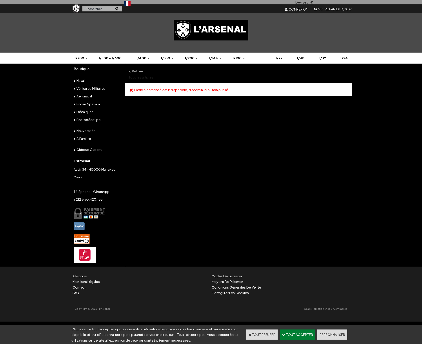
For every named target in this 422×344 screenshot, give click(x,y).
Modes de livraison (227, 276)
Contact (79, 287)
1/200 (190, 58)
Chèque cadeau (89, 149)
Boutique (81, 69)
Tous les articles (141, 77)
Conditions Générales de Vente (236, 287)
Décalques (84, 112)
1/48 (300, 58)
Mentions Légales (86, 281)
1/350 (165, 58)
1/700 (79, 58)
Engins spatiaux (88, 104)
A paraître (83, 138)
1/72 (278, 58)
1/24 (344, 58)
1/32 (322, 58)
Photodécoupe (88, 119)
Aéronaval (84, 96)
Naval (80, 80)
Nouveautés (85, 130)
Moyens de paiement (228, 281)
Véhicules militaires (91, 88)
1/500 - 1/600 (110, 58)
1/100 (237, 58)
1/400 (141, 58)
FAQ (76, 293)
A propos (80, 276)
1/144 (213, 58)
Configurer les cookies (230, 293)
